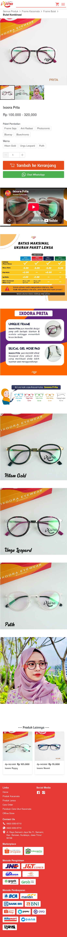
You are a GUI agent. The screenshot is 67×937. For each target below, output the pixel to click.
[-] (38, 793)
